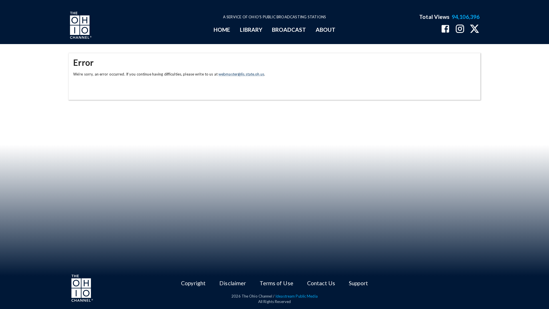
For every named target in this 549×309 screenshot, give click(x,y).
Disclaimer (232, 283)
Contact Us (321, 283)
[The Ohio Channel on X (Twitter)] (475, 29)
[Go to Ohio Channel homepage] (80, 26)
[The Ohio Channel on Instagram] (460, 29)
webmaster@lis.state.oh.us (241, 74)
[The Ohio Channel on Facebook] (445, 29)
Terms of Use (276, 283)
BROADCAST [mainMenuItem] (289, 29)
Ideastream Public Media (296, 296)
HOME (222, 29)
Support (358, 283)
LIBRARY (251, 29)
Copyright (193, 283)
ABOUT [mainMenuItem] (325, 29)
